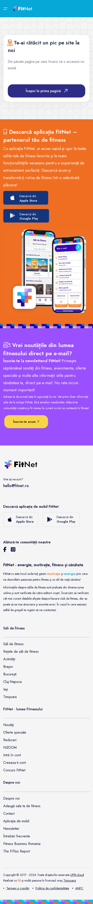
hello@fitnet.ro (16, 486)
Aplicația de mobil (16, 821)
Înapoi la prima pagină (43, 90)
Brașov (8, 666)
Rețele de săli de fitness (21, 651)
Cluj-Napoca (12, 681)
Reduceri (9, 739)
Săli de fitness (13, 643)
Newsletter (11, 828)
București (9, 674)
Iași (5, 689)
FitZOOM (10, 747)
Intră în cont (12, 755)
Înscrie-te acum (25, 421)
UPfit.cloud (77, 875)
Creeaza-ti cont (14, 762)
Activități (9, 659)
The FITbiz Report (16, 851)
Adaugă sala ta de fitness (21, 805)
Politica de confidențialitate (52, 888)
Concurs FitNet (14, 770)
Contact (8, 813)
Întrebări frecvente (16, 836)
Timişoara (69, 880)
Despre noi (11, 798)
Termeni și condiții (17, 888)
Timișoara (10, 696)
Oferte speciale (14, 732)
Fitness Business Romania (21, 843)
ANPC (79, 888)
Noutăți (8, 724)
